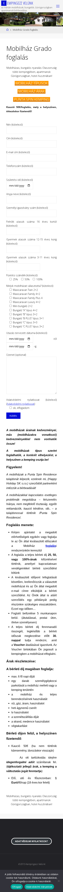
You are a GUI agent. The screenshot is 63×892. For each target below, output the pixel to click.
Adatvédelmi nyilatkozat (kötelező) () (31, 404)
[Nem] (58, 881)
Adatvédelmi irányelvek (39, 886)
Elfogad (16, 886)
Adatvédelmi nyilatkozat (20, 403)
